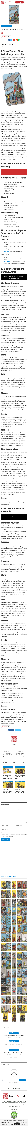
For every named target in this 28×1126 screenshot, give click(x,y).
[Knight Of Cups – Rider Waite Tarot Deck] (24, 956)
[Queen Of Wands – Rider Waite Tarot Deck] (19, 929)
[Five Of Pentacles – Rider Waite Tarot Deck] (19, 1000)
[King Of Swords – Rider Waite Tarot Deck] (19, 973)
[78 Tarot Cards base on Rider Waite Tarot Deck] (8, 770)
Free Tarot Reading (19, 2)
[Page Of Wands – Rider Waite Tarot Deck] (14, 929)
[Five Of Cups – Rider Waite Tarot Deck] (14, 964)
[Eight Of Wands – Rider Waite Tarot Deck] (8, 920)
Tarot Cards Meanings (8, 767)
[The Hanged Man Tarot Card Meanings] (8, 903)
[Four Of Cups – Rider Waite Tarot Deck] (8, 964)
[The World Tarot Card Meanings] (3, 920)
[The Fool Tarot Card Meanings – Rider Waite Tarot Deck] (3, 885)
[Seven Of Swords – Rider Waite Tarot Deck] (19, 982)
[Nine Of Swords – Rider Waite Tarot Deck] (3, 982)
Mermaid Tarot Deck (14, 1032)
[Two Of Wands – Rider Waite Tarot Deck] (19, 938)
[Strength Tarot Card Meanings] (14, 894)
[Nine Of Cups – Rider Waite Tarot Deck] (19, 956)
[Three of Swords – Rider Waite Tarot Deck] (14, 991)
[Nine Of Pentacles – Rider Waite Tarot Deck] (14, 1009)
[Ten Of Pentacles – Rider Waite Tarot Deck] (19, 1009)
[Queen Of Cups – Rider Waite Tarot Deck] (8, 956)
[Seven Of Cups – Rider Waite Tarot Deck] (3, 956)
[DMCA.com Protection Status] (14, 1115)
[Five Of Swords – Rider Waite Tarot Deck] (14, 973)
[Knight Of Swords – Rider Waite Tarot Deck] (24, 973)
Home (10, 1088)
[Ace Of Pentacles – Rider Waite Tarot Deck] (24, 991)
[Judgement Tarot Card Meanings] (24, 911)
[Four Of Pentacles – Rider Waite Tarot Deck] (14, 1000)
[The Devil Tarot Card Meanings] (24, 903)
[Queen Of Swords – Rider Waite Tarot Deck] (14, 982)
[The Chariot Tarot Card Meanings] (8, 894)
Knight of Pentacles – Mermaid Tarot (14, 1035)
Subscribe (22, 1080)
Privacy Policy (16, 1088)
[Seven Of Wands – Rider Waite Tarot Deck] (3, 938)
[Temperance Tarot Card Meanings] (19, 903)
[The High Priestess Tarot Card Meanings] (8, 885)
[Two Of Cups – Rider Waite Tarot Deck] (8, 947)
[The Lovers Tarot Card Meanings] (3, 894)
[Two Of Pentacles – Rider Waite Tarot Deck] (3, 1000)
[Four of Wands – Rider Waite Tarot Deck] (19, 920)
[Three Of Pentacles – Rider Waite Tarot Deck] (8, 1000)
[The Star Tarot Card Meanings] (8, 911)
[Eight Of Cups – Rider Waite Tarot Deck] (19, 964)
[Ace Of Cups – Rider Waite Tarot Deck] (24, 964)
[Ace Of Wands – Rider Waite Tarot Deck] (24, 938)
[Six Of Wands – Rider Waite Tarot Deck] (8, 938)
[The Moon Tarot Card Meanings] (14, 911)
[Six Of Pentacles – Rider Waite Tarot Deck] (24, 1000)
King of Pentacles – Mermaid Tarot (14, 1044)
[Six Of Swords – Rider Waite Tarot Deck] (24, 982)
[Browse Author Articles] (14, 739)
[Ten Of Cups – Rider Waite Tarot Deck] (19, 947)
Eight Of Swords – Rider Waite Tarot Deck (7, 755)
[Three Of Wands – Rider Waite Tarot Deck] (14, 938)
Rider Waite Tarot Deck (7, 26)
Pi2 (17, 1109)
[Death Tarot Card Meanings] (14, 903)
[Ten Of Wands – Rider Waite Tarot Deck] (24, 929)
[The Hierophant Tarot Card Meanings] (24, 885)
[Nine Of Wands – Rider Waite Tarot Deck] (8, 929)
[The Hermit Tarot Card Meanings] (19, 894)
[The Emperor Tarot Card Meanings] (19, 885)
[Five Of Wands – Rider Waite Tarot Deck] (14, 920)
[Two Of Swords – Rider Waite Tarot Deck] (19, 991)
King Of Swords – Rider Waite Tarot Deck (20, 755)
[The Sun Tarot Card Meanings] (19, 911)
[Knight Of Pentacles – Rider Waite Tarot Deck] (20, 784)
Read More (23, 1124)
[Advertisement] (14, 857)
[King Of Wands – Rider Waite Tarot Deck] (24, 920)
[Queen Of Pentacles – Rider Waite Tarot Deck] (8, 784)
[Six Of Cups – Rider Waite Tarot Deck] (24, 947)
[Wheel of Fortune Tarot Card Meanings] (24, 894)
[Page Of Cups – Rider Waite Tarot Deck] (14, 956)
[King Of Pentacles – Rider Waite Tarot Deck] (20, 770)
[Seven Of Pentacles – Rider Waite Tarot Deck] (3, 1009)
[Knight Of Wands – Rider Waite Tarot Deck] (3, 929)
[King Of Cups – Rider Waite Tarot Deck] (3, 964)
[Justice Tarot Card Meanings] (3, 903)
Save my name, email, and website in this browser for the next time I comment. (14, 835)
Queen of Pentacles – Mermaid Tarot (14, 1053)
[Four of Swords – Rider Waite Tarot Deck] (8, 991)
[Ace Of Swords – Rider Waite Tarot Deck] (3, 973)
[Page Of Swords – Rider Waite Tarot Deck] (8, 982)
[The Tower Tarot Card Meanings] (3, 911)
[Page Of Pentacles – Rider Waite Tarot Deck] (24, 1009)
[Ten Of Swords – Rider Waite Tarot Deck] (3, 991)
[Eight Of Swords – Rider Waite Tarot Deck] (8, 973)
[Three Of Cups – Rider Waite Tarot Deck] (14, 947)
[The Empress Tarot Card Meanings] (3, 947)
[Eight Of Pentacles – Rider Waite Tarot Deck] (8, 1009)
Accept (17, 1124)
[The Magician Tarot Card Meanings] (14, 885)
